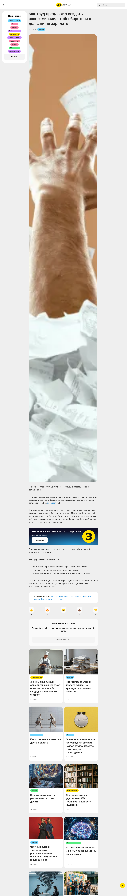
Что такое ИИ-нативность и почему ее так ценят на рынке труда (81, 850)
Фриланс (14, 44)
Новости (41, 29)
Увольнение (14, 41)
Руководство (14, 34)
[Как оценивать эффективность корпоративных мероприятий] (81, 883)
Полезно (34, 790)
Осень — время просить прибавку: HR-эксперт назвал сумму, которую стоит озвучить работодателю (80, 746)
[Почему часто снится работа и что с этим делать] (46, 776)
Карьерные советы (73, 843)
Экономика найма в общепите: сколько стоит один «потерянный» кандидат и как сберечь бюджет (45, 688)
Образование (14, 48)
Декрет (14, 24)
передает (51, 503)
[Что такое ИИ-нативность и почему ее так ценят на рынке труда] (81, 828)
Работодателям (37, 677)
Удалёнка (14, 27)
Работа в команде (14, 37)
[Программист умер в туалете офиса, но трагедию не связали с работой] (81, 661)
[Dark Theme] (4, 5)
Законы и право (37, 735)
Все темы (14, 57)
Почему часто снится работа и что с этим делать (42, 798)
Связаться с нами (63, 640)
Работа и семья (14, 51)
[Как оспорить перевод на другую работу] (46, 719)
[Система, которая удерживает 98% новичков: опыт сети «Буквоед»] (81, 776)
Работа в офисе (14, 31)
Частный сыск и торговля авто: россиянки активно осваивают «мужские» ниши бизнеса (43, 853)
